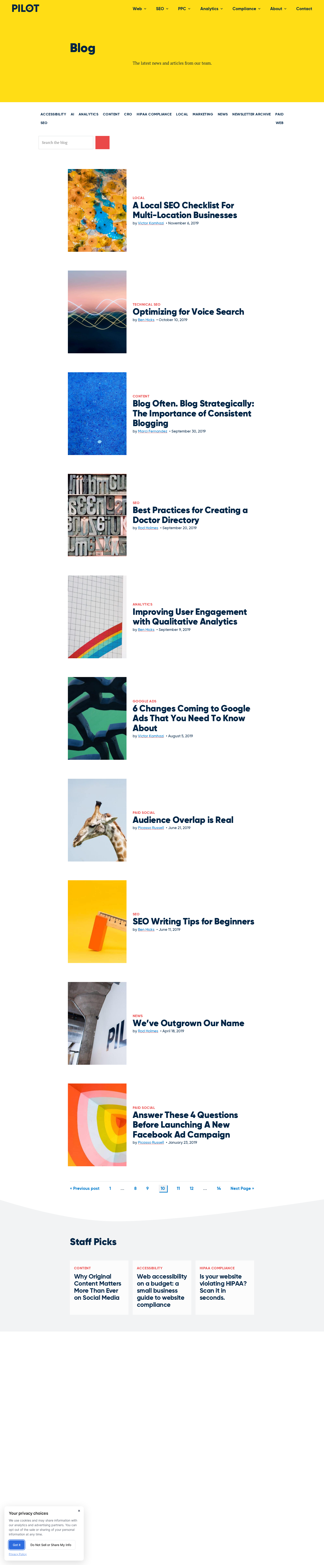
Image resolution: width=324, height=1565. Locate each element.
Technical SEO (146, 305)
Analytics (209, 9)
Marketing (203, 114)
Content (111, 114)
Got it (16, 1545)
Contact (304, 9)
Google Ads (144, 701)
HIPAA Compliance (154, 114)
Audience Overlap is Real (183, 820)
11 (178, 1189)
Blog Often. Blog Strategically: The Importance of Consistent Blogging (193, 414)
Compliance (244, 9)
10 (163, 1189)
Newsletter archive (251, 114)
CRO (128, 114)
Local (182, 114)
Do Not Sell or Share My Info (50, 1545)
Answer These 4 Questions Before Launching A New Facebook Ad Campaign (185, 1125)
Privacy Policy (18, 1554)
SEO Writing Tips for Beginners (193, 922)
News (223, 114)
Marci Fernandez (152, 431)
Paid (279, 114)
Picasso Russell (151, 828)
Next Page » (242, 1189)
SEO (160, 9)
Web (137, 9)
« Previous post (84, 1189)
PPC (182, 9)
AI (72, 114)
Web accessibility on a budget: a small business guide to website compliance (162, 1291)
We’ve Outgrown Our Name (188, 1023)
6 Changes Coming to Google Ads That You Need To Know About (191, 719)
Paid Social (144, 813)
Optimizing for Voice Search (188, 312)
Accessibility (53, 114)
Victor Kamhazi (151, 223)
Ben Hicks (146, 320)
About (276, 9)
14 (219, 1189)
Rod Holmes (148, 528)
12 (192, 1189)
